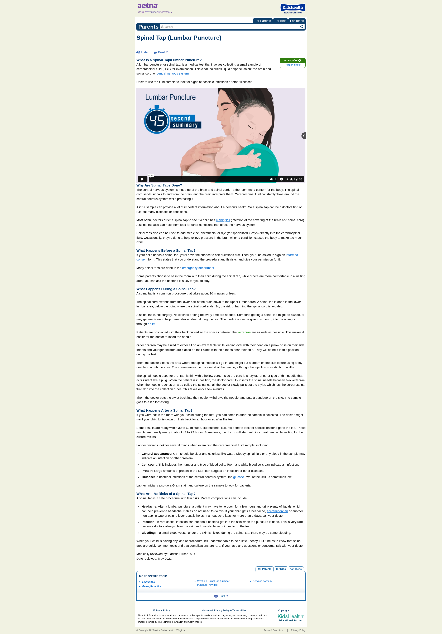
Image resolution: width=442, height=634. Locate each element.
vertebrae (244, 332)
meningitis (223, 220)
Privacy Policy (298, 630)
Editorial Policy (161, 610)
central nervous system (173, 73)
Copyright (283, 610)
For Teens (297, 21)
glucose (238, 477)
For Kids (280, 21)
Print (161, 52)
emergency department (198, 268)
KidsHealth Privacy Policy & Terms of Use (224, 610)
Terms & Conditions (273, 630)
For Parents (263, 21)
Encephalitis (148, 581)
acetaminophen (277, 511)
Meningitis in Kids (151, 586)
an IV (151, 324)
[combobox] (229, 26)
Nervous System (262, 580)
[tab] (296, 568)
